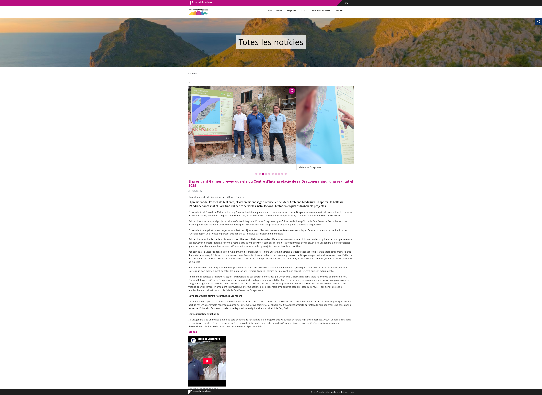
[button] (256, 174)
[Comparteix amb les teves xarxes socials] (538, 21)
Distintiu (304, 10)
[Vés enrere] (189, 83)
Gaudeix (279, 10)
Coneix (269, 10)
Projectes (291, 10)
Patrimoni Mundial (321, 10)
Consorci (338, 10)
